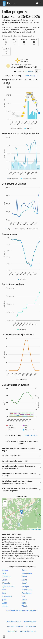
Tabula (30, 71)
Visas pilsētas (12, 631)
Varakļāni (25, 586)
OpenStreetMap (36, 529)
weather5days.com (27, 631)
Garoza (24, 599)
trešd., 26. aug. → (31, 76)
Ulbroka (5, 606)
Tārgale (25, 606)
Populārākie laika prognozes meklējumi (21, 610)
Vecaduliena (27, 593)
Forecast (11, 3)
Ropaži (24, 583)
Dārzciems (6, 576)
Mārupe (5, 570)
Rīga (23, 596)
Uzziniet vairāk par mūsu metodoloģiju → (19, 561)
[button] (21, 512)
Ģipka (24, 603)
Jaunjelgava (27, 590)
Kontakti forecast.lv (14, 622)
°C (36, 71)
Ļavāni (4, 580)
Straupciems (7, 596)
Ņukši (4, 599)
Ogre (4, 593)
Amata (24, 580)
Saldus (24, 576)
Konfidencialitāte (30, 622)
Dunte (24, 570)
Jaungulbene (27, 573)
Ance (4, 590)
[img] (21, 514)
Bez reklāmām (31, 626)
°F (39, 71)
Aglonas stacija (8, 586)
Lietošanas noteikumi (15, 626)
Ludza (4, 603)
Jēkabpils (6, 583)
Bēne (4, 573)
